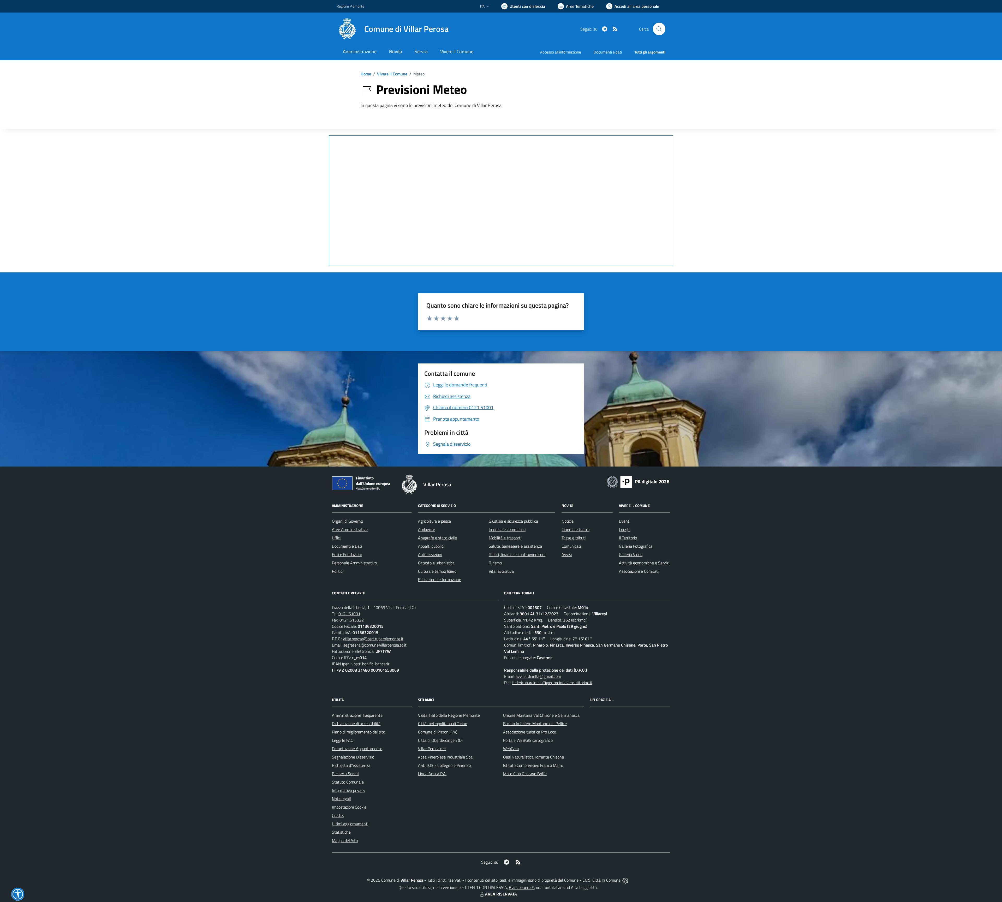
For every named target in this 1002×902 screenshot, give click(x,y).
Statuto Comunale (348, 782)
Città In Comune (606, 880)
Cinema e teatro (575, 529)
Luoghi (624, 529)
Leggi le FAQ (343, 740)
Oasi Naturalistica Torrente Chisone (533, 757)
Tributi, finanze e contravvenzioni (517, 554)
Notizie (568, 521)
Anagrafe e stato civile (437, 538)
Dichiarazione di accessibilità (356, 723)
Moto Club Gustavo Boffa (525, 773)
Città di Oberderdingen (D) (440, 740)
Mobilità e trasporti (505, 538)
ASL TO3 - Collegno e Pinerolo (444, 765)
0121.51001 (349, 614)
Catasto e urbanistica (436, 563)
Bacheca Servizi (345, 773)
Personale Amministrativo (354, 563)
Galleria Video (630, 554)
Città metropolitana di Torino (442, 723)
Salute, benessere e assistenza (515, 546)
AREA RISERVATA (501, 894)
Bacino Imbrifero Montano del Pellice (535, 723)
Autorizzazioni (430, 554)
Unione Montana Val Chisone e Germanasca (541, 715)
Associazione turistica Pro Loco (529, 732)
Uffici (336, 538)
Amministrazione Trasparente (357, 715)
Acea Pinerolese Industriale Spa (445, 757)
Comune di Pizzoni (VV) (437, 732)
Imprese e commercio (507, 529)
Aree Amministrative (350, 529)
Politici (337, 571)
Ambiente (426, 529)
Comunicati (571, 546)
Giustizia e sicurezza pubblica (513, 521)
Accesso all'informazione (560, 52)
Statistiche (341, 832)
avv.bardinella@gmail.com (538, 676)
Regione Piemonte (350, 6)
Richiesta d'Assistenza (351, 765)
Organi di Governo (347, 521)
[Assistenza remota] (625, 880)
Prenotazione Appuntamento (357, 748)
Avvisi (567, 554)
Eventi (624, 521)
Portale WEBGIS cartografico (528, 740)
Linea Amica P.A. (432, 773)
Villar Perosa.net (432, 748)
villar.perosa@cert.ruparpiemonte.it (373, 639)
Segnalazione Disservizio (353, 757)
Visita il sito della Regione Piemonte (449, 715)
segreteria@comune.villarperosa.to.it (375, 645)
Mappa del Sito (345, 840)
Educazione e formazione (439, 579)
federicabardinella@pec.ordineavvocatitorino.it (552, 682)
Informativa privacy (348, 790)
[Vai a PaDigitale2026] (638, 481)
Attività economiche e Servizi (644, 563)
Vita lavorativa (501, 571)
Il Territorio (628, 538)
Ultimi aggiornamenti (350, 824)
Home (366, 74)
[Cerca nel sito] (659, 29)
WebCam (511, 748)
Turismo (495, 563)
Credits (338, 815)
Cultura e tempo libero (437, 571)
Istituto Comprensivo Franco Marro (533, 765)
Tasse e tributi (574, 538)
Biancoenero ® (521, 887)
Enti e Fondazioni (347, 554)
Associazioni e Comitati (639, 571)
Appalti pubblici (431, 546)
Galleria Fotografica (635, 546)
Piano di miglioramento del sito (358, 732)
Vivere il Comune (392, 74)
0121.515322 (351, 620)
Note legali (341, 799)
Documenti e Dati (347, 546)
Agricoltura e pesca (434, 521)
